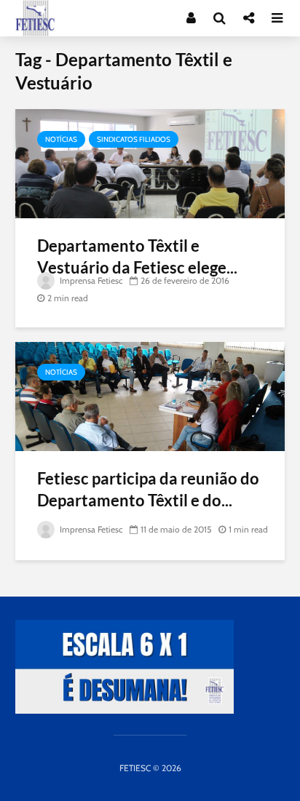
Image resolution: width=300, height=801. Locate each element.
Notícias (61, 139)
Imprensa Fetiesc (90, 280)
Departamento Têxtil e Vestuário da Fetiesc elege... (137, 256)
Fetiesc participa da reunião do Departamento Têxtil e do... (148, 489)
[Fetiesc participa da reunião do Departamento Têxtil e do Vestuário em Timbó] (150, 395)
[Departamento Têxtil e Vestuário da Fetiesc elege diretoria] (150, 163)
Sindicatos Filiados (133, 139)
